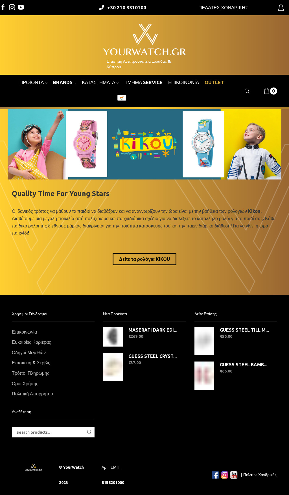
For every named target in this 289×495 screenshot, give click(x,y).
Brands (63, 82)
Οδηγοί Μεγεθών (29, 352)
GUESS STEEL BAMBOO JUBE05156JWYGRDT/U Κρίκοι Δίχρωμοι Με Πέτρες (245, 364)
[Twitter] (21, 7)
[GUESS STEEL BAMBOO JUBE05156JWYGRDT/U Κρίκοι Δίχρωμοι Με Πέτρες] (204, 376)
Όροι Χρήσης (25, 383)
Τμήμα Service (144, 82)
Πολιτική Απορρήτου (32, 393)
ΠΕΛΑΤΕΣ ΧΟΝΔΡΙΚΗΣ (223, 7)
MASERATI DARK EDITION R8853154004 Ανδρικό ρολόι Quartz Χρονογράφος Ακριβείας (153, 329)
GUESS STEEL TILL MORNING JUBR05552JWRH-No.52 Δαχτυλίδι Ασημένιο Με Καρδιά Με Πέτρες (245, 329)
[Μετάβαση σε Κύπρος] (121, 98)
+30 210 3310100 (126, 7)
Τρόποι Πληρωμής (30, 373)
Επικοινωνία (183, 82)
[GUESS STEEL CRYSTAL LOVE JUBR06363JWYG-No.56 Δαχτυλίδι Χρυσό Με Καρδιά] (113, 367)
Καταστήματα (98, 82)
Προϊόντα (31, 82)
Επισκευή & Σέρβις (31, 362)
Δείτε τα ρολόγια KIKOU (144, 259)
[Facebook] (3, 7)
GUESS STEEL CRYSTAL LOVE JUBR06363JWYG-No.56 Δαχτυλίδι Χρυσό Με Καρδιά (153, 356)
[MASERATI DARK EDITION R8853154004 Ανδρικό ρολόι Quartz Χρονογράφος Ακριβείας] (113, 337)
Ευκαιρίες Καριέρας (31, 342)
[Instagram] (12, 7)
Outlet (214, 82)
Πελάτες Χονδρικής (260, 474)
